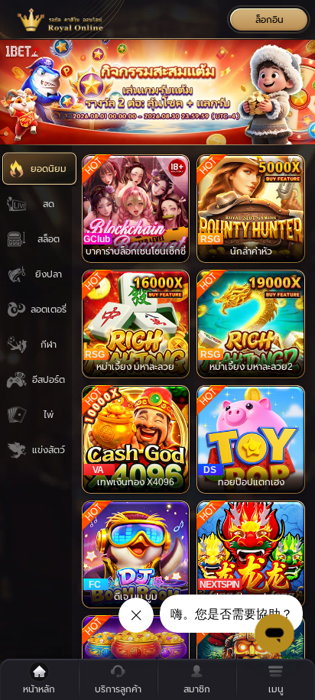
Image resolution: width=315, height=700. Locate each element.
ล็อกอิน (269, 20)
